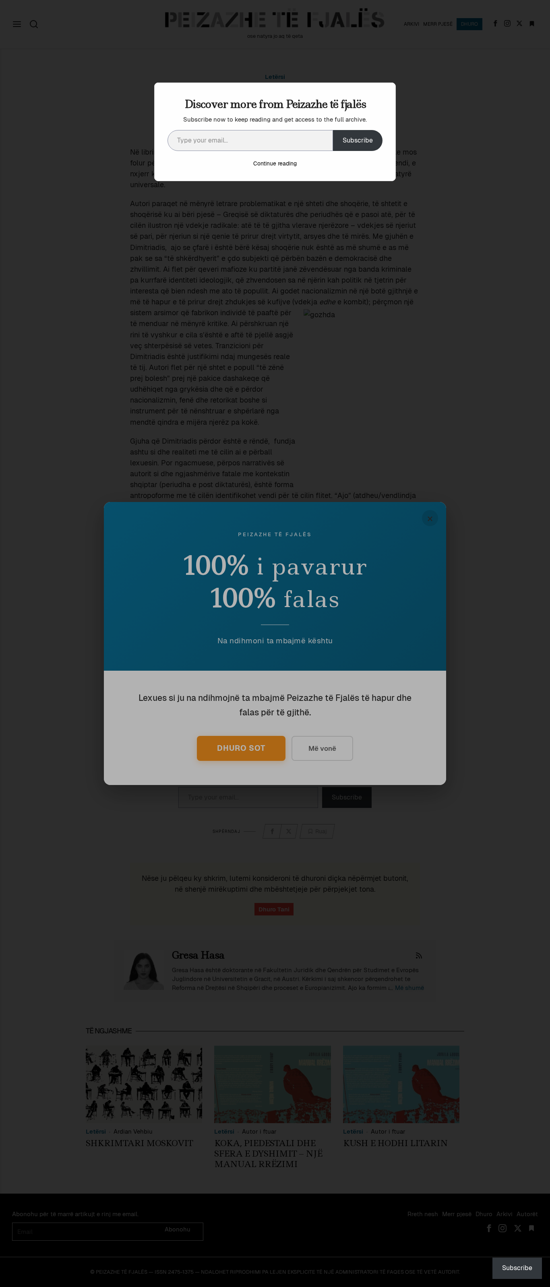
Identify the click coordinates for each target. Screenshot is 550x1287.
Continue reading (275, 163)
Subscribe (358, 140)
